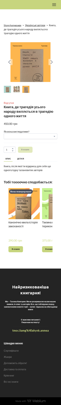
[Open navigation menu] (54, 5)
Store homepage (12, 25)
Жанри (8, 356)
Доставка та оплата (15, 369)
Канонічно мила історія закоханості (23, 224)
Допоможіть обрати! (15, 363)
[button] (12, 148)
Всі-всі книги (11, 381)
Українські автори (35, 25)
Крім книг (9, 375)
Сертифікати (11, 350)
